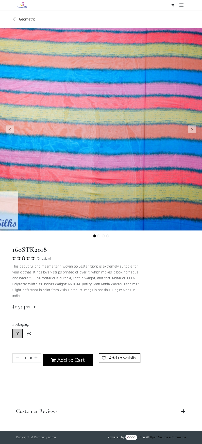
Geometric (26, 19)
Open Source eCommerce (168, 437)
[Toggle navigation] (181, 5)
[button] (10, 129)
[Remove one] (17, 358)
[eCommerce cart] (172, 4)
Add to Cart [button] (70, 360)
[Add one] (36, 358)
